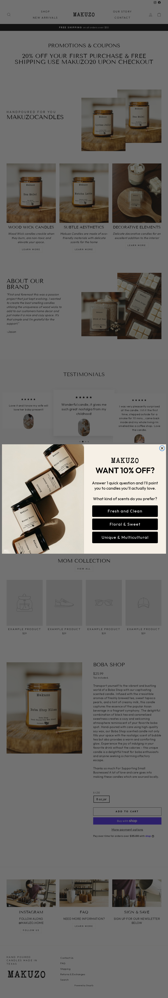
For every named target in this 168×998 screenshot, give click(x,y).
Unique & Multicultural (125, 537)
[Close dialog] (162, 448)
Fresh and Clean (125, 511)
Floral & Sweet (125, 524)
